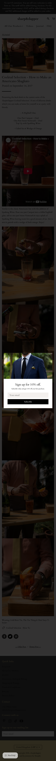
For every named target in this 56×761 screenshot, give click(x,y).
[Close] (49, 356)
